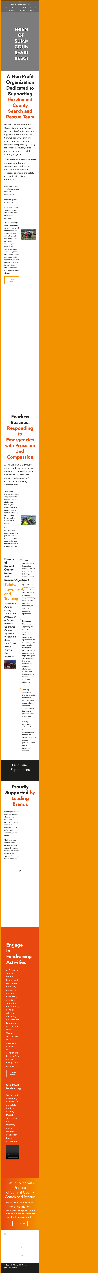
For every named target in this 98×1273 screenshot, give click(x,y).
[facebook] (35, 1267)
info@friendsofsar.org (32, 1255)
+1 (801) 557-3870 (31, 1252)
